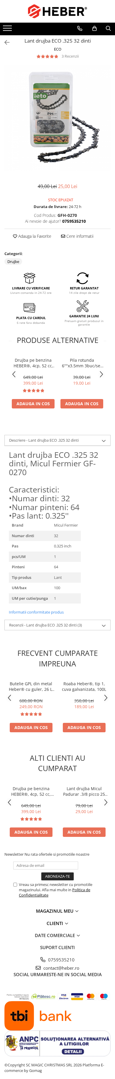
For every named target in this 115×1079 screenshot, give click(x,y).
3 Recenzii (70, 56)
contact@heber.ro (60, 968)
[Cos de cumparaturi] (94, 28)
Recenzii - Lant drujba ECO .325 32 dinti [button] (45, 625)
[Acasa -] (57, 11)
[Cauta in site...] (108, 28)
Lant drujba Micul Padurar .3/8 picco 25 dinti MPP (84, 791)
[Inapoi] (4, 42)
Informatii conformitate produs (36, 612)
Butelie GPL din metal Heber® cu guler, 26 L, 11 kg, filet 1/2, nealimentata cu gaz (31, 686)
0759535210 (61, 960)
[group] (57, 118)
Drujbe (13, 261)
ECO (57, 49)
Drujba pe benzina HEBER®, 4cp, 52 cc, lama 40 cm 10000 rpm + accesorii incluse (33, 362)
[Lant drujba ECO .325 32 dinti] (57, 118)
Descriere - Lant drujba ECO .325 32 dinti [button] (44, 440)
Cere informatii (79, 236)
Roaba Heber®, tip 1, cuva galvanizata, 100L (84, 686)
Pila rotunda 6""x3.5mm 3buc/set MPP (82, 362)
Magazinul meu (55, 911)
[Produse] (8, 30)
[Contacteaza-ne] (79, 28)
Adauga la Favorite (34, 236)
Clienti (55, 923)
